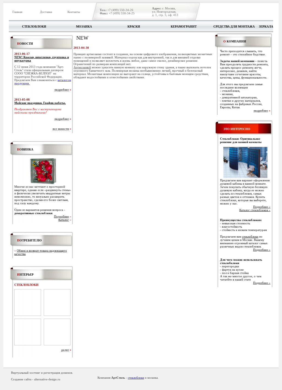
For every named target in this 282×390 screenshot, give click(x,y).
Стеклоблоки (34, 26)
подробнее (62, 89)
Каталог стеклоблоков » (254, 210)
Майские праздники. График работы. (40, 102)
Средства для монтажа (234, 26)
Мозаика (84, 26)
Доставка (46, 12)
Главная (17, 12)
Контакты (73, 12)
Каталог (63, 219)
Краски (134, 26)
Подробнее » (261, 206)
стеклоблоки (250, 236)
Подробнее (61, 216)
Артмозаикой (82, 67)
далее (65, 349)
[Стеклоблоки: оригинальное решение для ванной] (245, 177)
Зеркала (266, 26)
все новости (61, 128)
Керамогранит (184, 26)
